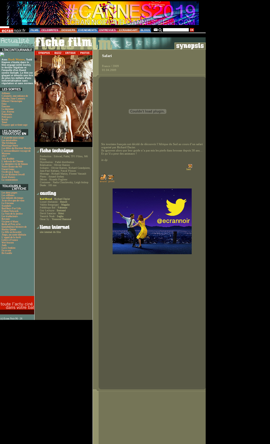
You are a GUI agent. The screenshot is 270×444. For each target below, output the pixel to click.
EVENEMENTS (87, 30)
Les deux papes (9, 192)
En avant (6, 250)
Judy (4, 245)
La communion (10, 179)
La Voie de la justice (12, 213)
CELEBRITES (49, 30)
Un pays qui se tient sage (14, 125)
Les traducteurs (10, 216)
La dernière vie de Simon (15, 164)
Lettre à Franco (10, 240)
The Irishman (9, 143)
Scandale (6, 206)
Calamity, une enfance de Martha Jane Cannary (15, 97)
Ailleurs (6, 93)
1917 (4, 156)
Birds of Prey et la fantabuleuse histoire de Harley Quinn (14, 227)
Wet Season (8, 242)
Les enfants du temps (12, 198)
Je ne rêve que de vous (13, 200)
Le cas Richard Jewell (13, 174)
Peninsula (7, 114)
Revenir (6, 219)
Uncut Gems (8, 169)
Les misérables (9, 140)
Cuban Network (10, 211)
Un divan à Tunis (11, 172)
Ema (4, 104)
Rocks (5, 119)
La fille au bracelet (11, 232)
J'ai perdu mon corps (13, 137)
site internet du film (50, 232)
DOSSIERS (68, 30)
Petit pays (7, 117)
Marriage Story (10, 145)
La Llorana (8, 203)
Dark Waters (16, 59)
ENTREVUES (107, 30)
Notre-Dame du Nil (12, 166)
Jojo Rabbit (8, 158)
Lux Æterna (8, 111)
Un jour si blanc (10, 221)
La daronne (8, 109)
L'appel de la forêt (11, 237)
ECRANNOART (128, 30)
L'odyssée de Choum (12, 161)
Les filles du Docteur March (16, 148)
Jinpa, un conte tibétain (14, 234)
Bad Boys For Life (11, 208)
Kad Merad (46, 199)
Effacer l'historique (12, 101)
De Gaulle (7, 253)
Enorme (6, 106)
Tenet (4, 122)
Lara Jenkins (9, 248)
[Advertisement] (16, 276)
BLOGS (145, 30)
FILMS (34, 30)
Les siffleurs (8, 195)
